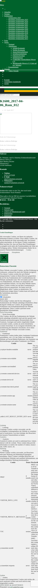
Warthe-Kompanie (19, 50)
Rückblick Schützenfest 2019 (18, 31)
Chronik (7, 69)
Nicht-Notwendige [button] (6, 312)
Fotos (6, 40)
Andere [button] (2, 575)
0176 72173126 (9, 175)
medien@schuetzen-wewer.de (14, 183)
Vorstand (11, 44)
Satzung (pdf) (8, 210)
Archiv (6, 84)
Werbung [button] (3, 448)
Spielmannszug (18, 58)
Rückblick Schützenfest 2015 (18, 39)
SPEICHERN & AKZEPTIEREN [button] (11, 585)
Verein (6, 42)
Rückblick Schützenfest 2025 (18, 20)
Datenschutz (8, 213)
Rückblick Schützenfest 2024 (18, 21)
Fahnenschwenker (19, 56)
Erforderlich (7, 297)
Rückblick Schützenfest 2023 (18, 23)
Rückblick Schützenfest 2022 (18, 25)
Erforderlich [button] (4, 295)
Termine (7, 14)
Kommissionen (13, 67)
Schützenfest (8, 16)
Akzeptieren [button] (16, 252)
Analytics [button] (3, 437)
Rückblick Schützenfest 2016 (18, 37)
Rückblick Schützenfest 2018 (18, 33)
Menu (2, 5)
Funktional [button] (3, 331)
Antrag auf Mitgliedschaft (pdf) (14, 212)
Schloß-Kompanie (19, 48)
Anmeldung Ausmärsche (12, 82)
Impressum (8, 215)
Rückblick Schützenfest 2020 (18, 29)
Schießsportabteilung (20, 54)
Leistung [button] (3, 425)
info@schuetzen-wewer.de (13, 179)
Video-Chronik (13, 71)
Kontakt (7, 80)
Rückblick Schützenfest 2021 (18, 27)
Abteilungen (12, 46)
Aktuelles (7, 12)
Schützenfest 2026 (14, 18)
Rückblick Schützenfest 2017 (18, 35)
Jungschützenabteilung (20, 52)
